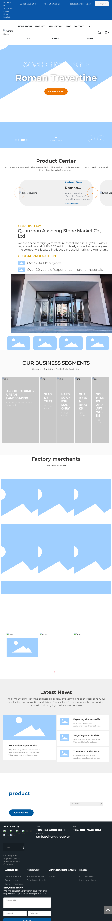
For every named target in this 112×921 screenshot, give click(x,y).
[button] (16, 140)
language (100, 4)
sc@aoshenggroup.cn (80, 4)
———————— (20, 397)
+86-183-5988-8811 (27, 4)
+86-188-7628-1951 (52, 4)
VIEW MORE (54, 91)
